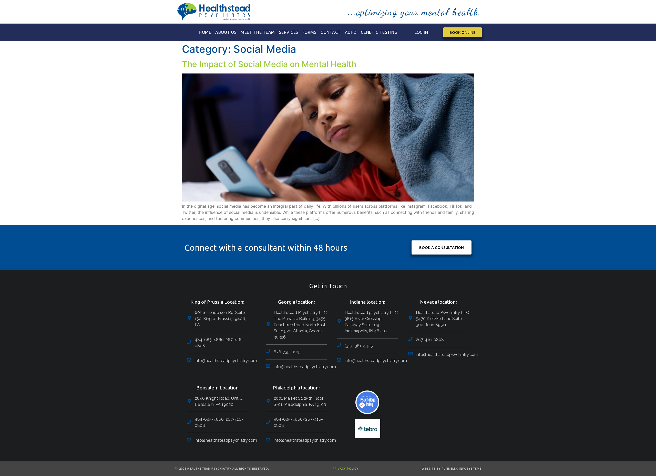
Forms (309, 32)
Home (205, 32)
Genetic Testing (379, 32)
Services (288, 32)
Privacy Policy (345, 468)
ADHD (351, 32)
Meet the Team (258, 32)
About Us (226, 32)
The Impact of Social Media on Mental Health (269, 64)
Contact (331, 32)
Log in (421, 32)
